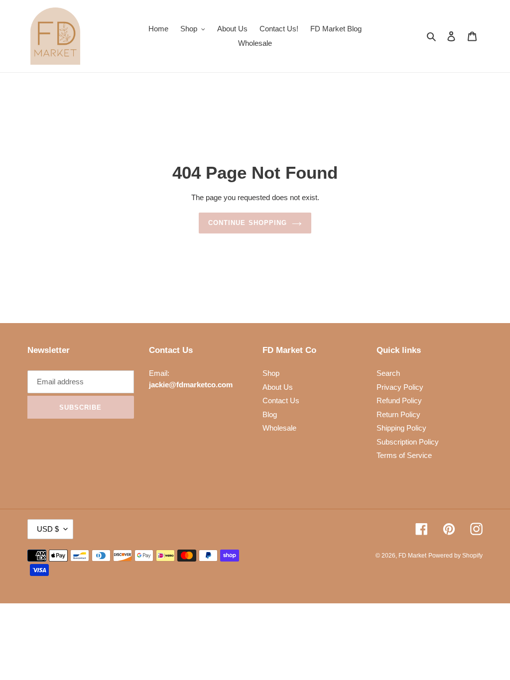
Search (388, 373)
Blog (269, 414)
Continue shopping (247, 223)
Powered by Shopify (455, 555)
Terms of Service (404, 455)
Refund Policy (399, 400)
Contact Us (280, 400)
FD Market (412, 555)
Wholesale (279, 428)
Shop (270, 373)
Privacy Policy (400, 387)
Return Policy (398, 414)
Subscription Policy (408, 442)
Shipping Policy (401, 428)
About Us (277, 387)
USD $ (48, 529)
